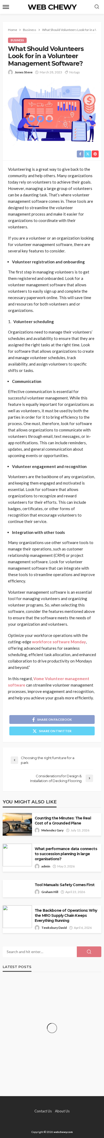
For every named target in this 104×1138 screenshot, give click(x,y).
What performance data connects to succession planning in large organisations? (66, 854)
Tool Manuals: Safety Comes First (64, 885)
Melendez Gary (52, 830)
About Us (62, 1111)
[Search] (96, 7)
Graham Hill (49, 892)
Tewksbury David (54, 928)
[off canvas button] (6, 7)
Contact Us (43, 1111)
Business (17, 40)
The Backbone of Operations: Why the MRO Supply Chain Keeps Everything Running (66, 915)
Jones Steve (24, 72)
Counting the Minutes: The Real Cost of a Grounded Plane (63, 820)
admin (45, 866)
